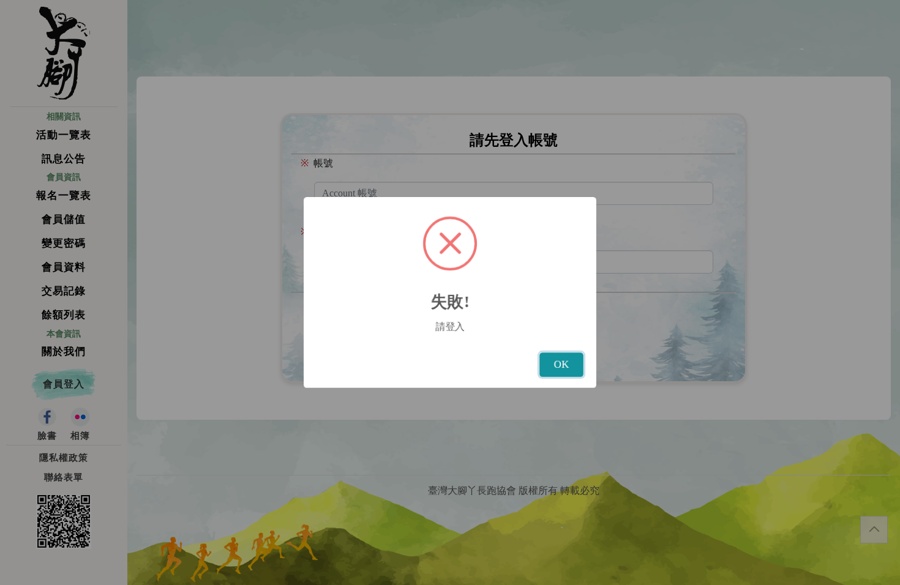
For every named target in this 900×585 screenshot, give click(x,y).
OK (561, 364)
